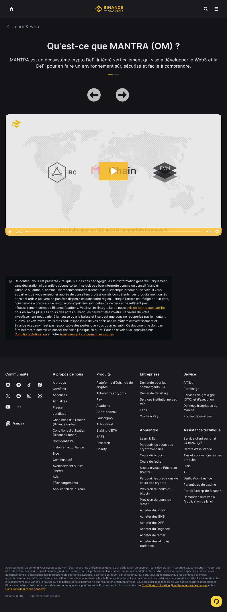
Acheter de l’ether (152, 535)
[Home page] (109, 8)
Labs (143, 410)
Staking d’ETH (106, 430)
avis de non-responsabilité (146, 307)
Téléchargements (65, 483)
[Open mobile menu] (216, 9)
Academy (103, 405)
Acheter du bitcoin (153, 510)
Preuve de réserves (198, 416)
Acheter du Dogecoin (155, 529)
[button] (216, 9)
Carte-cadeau (106, 412)
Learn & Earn (149, 438)
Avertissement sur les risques (189, 585)
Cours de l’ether (151, 461)
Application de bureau (69, 489)
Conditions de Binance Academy (25, 588)
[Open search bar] (204, 9)
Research (103, 443)
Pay (99, 399)
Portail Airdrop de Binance (202, 491)
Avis (56, 476)
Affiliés (188, 382)
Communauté (62, 459)
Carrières (59, 389)
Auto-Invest (104, 424)
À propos (59, 382)
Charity (101, 449)
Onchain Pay (149, 416)
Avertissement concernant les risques (87, 334)
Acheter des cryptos (111, 393)
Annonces (60, 395)
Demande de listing (154, 393)
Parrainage (191, 389)
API (186, 472)
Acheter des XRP (152, 522)
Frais (187, 466)
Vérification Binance (198, 478)
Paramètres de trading (200, 484)
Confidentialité (63, 441)
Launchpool (104, 418)
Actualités (60, 401)
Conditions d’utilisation (31, 334)
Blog (56, 453)
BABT (100, 436)
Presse (58, 407)
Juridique (59, 413)
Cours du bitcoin (152, 455)
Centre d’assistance (198, 449)
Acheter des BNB (152, 516)
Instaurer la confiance (68, 447)
